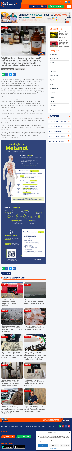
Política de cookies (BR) (48, 426)
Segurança (53, 105)
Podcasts (54, 116)
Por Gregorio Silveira (7, 69)
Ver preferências (65, 445)
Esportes (52, 80)
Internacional (54, 88)
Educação (53, 71)
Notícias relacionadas (14, 278)
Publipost (53, 101)
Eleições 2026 (54, 75)
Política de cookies (53, 448)
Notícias (22, 426)
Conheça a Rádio (5, 426)
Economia (53, 67)
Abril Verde (53, 54)
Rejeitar (54, 445)
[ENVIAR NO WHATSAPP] (3, 74)
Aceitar (43, 445)
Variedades (53, 110)
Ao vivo (52, 63)
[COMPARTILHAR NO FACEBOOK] (6, 74)
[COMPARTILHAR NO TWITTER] (10, 74)
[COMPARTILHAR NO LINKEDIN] (14, 74)
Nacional (52, 93)
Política (52, 97)
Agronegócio (54, 58)
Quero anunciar (36, 426)
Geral (51, 84)
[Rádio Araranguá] (9, 4)
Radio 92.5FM (14, 426)
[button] (69, 432)
